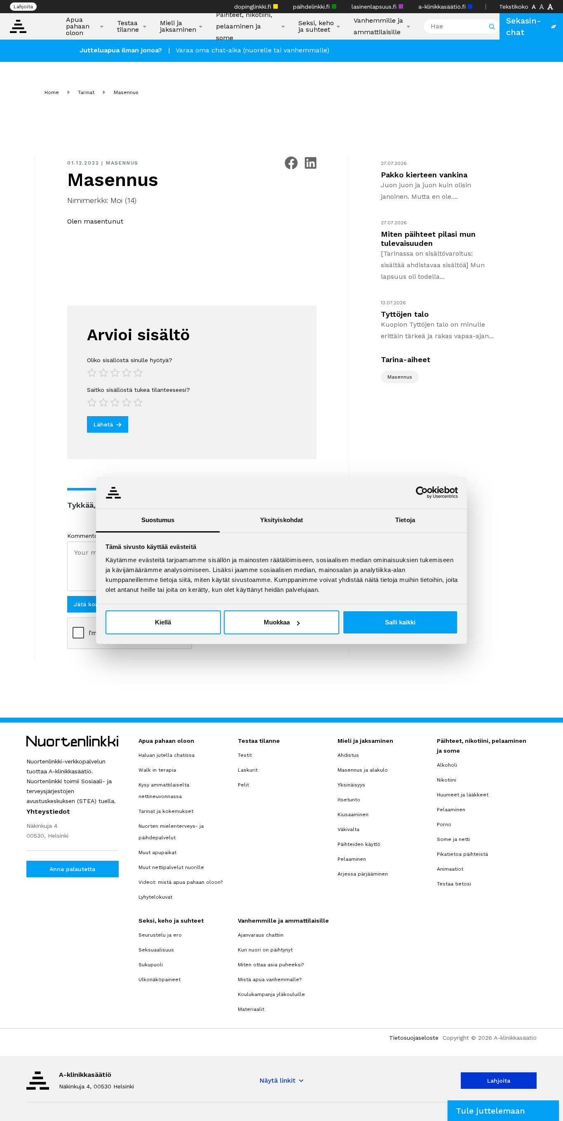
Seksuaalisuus (156, 950)
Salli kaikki (400, 622)
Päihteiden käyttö (359, 844)
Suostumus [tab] (158, 519)
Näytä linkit (277, 1080)
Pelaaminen (352, 859)
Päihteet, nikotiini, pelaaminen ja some (244, 26)
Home (52, 92)
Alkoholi (447, 765)
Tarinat (86, 92)
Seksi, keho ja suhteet (316, 26)
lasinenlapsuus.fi (375, 6)
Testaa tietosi (454, 884)
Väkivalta (348, 829)
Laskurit (248, 770)
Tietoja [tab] (405, 519)
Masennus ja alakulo (363, 770)
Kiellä (163, 622)
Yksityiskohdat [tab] (281, 519)
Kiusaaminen (353, 814)
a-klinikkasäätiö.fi (443, 6)
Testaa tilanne (128, 26)
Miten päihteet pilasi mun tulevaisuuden (428, 238)
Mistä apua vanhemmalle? (269, 979)
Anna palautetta (72, 869)
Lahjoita (23, 6)
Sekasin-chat (523, 26)
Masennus (122, 163)
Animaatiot (450, 869)
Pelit (243, 785)
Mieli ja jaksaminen (178, 26)
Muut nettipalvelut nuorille (171, 867)
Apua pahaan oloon (77, 26)
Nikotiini (446, 780)
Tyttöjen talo (405, 314)
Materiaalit (251, 1009)
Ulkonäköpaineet (159, 979)
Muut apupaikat (157, 852)
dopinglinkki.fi (253, 6)
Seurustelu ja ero (160, 935)
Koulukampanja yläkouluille (271, 994)
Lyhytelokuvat (155, 897)
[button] (503, 1110)
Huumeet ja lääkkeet (462, 795)
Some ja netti (453, 839)
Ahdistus (348, 755)
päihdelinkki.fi (312, 6)
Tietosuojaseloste (414, 1037)
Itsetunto (349, 800)
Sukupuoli (150, 965)
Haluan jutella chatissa (166, 755)
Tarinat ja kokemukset (165, 811)
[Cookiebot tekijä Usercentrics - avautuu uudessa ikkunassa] (422, 492)
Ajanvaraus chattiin (261, 935)
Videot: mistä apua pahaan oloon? (180, 882)
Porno (444, 824)
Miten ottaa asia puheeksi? (271, 965)
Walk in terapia (157, 770)
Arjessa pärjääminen (363, 874)
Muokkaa (277, 622)
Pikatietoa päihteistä (462, 854)
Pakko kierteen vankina (424, 174)
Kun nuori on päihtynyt (265, 950)
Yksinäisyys (351, 785)
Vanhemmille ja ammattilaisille (378, 26)
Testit (245, 755)
